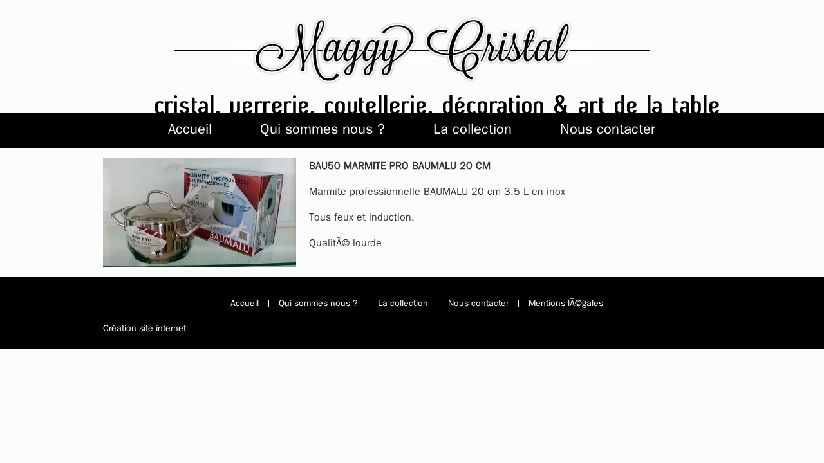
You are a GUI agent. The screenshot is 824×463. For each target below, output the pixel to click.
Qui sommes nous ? (322, 129)
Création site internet (144, 328)
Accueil (190, 129)
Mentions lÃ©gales (566, 303)
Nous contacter (607, 129)
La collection (472, 129)
